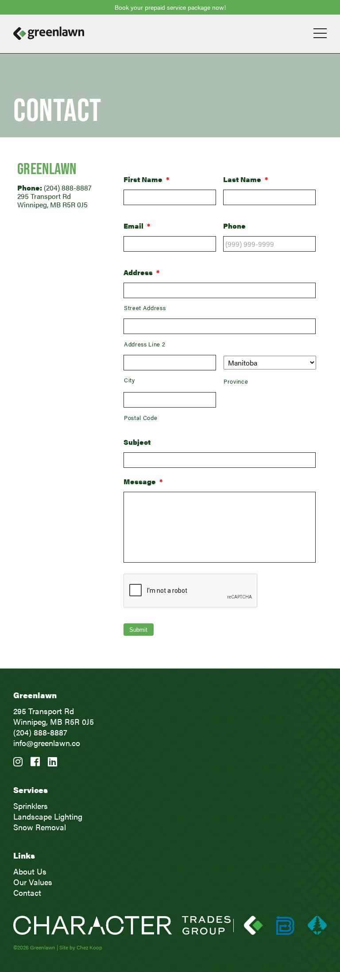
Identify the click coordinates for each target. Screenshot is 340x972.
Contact (27, 892)
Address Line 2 (144, 344)
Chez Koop (89, 947)
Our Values (32, 881)
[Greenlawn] (170, 33)
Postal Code (140, 417)
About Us (29, 871)
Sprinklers (30, 805)
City (129, 380)
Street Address (145, 307)
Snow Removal (39, 826)
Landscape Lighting (47, 816)
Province (236, 381)
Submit (138, 629)
